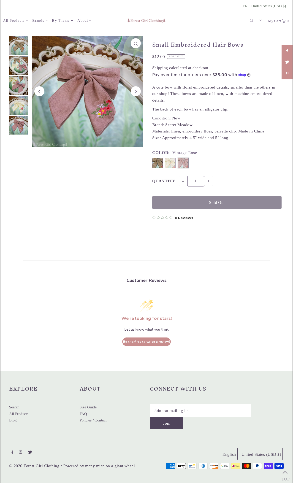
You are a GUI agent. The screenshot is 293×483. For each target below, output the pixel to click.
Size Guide (88, 407)
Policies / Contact (93, 420)
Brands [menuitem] (38, 20)
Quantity (163, 181)
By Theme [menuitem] (61, 20)
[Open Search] (252, 20)
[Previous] (39, 91)
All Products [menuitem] (13, 20)
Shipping (160, 67)
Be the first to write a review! (146, 342)
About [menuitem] (82, 20)
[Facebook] (12, 452)
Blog (13, 420)
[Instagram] (20, 452)
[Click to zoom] (136, 43)
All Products (18, 414)
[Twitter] (30, 452)
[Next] (136, 91)
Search (14, 407)
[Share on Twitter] (287, 62)
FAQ (83, 414)
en (245, 6)
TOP (285, 477)
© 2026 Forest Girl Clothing (34, 466)
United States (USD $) (268, 6)
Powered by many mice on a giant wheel (99, 466)
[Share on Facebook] (287, 51)
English (229, 454)
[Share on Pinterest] (287, 73)
